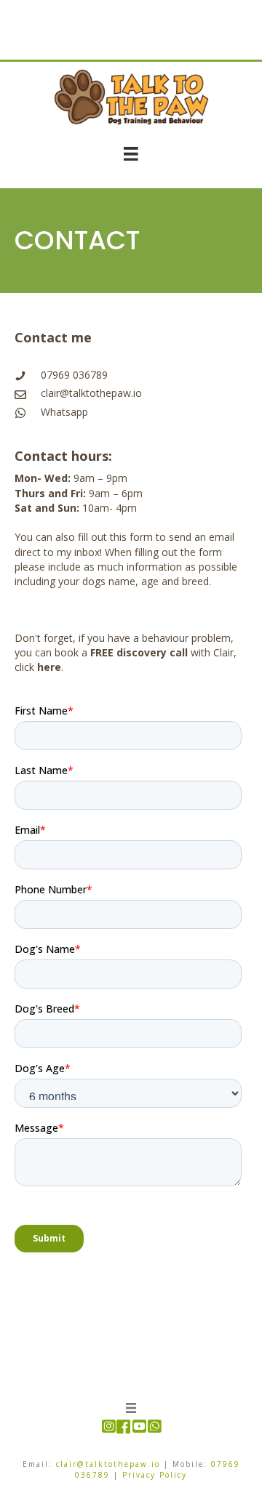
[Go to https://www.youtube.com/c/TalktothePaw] (138, 1427)
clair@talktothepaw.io (91, 393)
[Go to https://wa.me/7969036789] (154, 1427)
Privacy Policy (154, 1475)
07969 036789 (74, 375)
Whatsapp (64, 412)
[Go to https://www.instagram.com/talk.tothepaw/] (108, 1427)
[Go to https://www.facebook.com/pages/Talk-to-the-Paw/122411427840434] (123, 1428)
